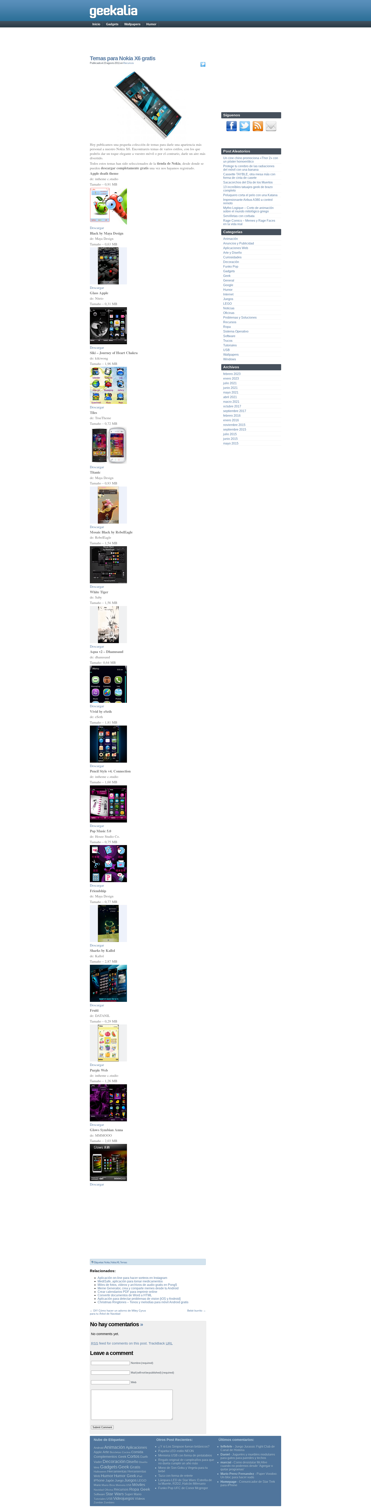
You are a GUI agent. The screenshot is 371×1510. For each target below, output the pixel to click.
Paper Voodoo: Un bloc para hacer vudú (248, 1475)
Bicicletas (115, 1452)
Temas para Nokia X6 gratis (122, 58)
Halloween (100, 1471)
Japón (109, 1480)
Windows (229, 359)
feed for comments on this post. (119, 1343)
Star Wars (115, 1494)
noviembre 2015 (234, 424)
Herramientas (117, 1471)
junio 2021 (230, 387)
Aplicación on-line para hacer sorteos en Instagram (132, 1277)
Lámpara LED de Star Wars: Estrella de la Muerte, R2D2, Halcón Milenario (185, 1482)
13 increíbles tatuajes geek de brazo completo (248, 188)
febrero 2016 (232, 415)
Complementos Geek (110, 1457)
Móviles (138, 1485)
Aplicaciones (136, 1447)
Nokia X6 (115, 1262)
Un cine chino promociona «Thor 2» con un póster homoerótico (250, 159)
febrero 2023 (232, 374)
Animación (230, 238)
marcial (225, 1462)
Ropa (227, 326)
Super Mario (133, 1494)
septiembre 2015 (234, 429)
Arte (106, 1452)
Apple (98, 1452)
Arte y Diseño (232, 252)
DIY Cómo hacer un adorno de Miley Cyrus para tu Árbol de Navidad (118, 1312)
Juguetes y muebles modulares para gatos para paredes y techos (247, 1456)
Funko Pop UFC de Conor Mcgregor (183, 1488)
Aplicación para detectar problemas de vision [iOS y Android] (139, 1298)
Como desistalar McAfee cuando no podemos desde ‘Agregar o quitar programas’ (246, 1466)
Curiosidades (232, 257)
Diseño (132, 1462)
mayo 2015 (230, 443)
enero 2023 (231, 378)
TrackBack (161, 1343)
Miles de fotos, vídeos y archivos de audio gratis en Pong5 (137, 1284)
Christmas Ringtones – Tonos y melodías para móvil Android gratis (143, 1302)
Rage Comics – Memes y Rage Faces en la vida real (249, 222)
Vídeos (140, 1499)
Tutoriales (230, 345)
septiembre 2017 (234, 411)
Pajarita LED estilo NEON (176, 1451)
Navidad (99, 1489)
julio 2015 (230, 434)
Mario (97, 1485)
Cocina (126, 1452)
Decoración (231, 262)
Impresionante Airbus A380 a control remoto (248, 201)
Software (229, 336)
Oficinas (228, 313)
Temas (123, 1262)
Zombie (98, 1502)
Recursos (128, 63)
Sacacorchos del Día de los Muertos (248, 182)
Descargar (97, 227)
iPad (139, 1476)
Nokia (107, 1262)
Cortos (133, 1456)
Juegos (228, 299)
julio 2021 (230, 383)
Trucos (227, 340)
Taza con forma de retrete (175, 1475)
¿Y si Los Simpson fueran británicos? (183, 1446)
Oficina (109, 1489)
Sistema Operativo (235, 331)
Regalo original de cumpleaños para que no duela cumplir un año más (186, 1461)
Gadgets (112, 24)
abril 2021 (230, 397)
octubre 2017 (232, 406)
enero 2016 (231, 420)
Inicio (96, 24)
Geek (227, 275)
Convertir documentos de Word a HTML (125, 1295)
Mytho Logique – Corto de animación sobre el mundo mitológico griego (248, 209)
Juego (119, 1480)
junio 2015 (230, 438)
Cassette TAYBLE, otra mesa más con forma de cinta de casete (249, 176)
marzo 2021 (231, 401)
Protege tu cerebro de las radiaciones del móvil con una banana (248, 167)
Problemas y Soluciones (240, 317)
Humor (151, 24)
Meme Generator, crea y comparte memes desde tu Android (138, 1288)
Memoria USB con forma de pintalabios (185, 1455)
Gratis (135, 1467)
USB (226, 350)
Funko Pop (230, 266)
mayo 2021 (230, 392)
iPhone (99, 1480)
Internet (228, 294)
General (228, 280)
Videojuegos (123, 1498)
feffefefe (226, 1446)
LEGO (227, 303)
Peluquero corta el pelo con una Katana (250, 195)
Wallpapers (132, 24)
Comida (137, 1452)
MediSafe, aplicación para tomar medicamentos (130, 1281)
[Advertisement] (185, 37)
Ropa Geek (139, 1489)
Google (228, 285)
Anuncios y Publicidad (238, 243)
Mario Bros (108, 1485)
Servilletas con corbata (238, 216)
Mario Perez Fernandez (237, 1473)
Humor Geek (125, 1476)
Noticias (228, 308)
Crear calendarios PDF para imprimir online (127, 1291)
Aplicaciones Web (235, 248)
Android (98, 1447)
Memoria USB (123, 1485)
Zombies (109, 1502)
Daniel (225, 1454)
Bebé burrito (194, 1310)
